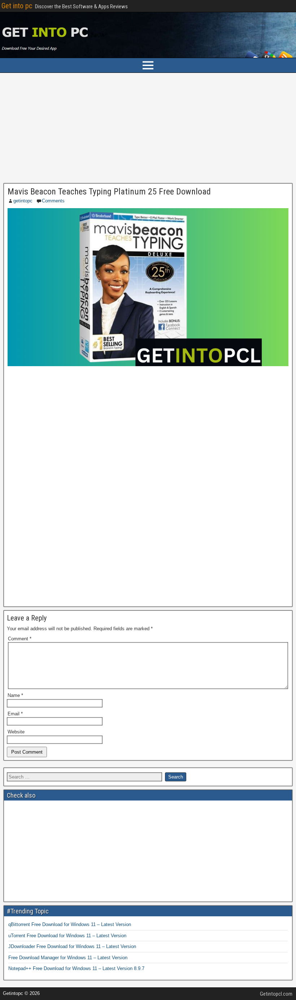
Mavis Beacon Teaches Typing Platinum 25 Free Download (109, 192)
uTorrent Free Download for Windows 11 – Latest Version (67, 935)
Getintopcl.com (276, 994)
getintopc (22, 200)
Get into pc (16, 5)
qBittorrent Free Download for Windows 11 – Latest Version (69, 924)
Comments (53, 200)
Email (15, 713)
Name (15, 695)
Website (16, 731)
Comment (19, 638)
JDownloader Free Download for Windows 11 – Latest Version (72, 946)
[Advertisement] (148, 129)
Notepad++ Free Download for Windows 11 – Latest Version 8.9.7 (76, 968)
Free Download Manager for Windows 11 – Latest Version (67, 957)
